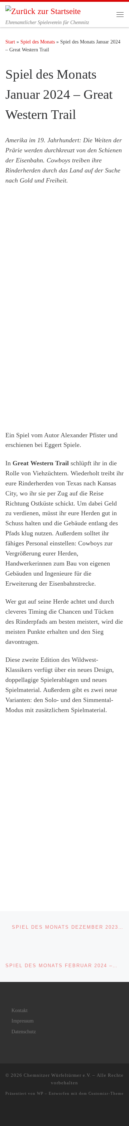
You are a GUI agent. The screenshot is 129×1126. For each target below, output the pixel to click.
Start (10, 42)
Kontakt (19, 1010)
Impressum (22, 1021)
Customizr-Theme (106, 1093)
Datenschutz (23, 1031)
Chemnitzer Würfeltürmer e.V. (57, 1075)
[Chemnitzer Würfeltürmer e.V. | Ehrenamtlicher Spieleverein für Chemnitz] (43, 10)
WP (40, 1093)
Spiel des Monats (37, 42)
